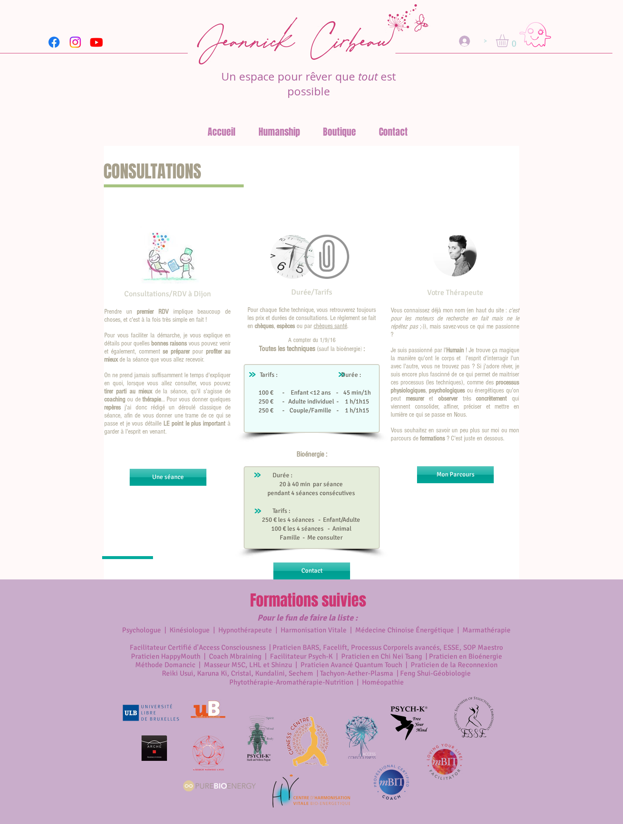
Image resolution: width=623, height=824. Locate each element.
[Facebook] (54, 42)
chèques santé (330, 326)
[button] (509, 40)
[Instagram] (75, 42)
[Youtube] (96, 42)
